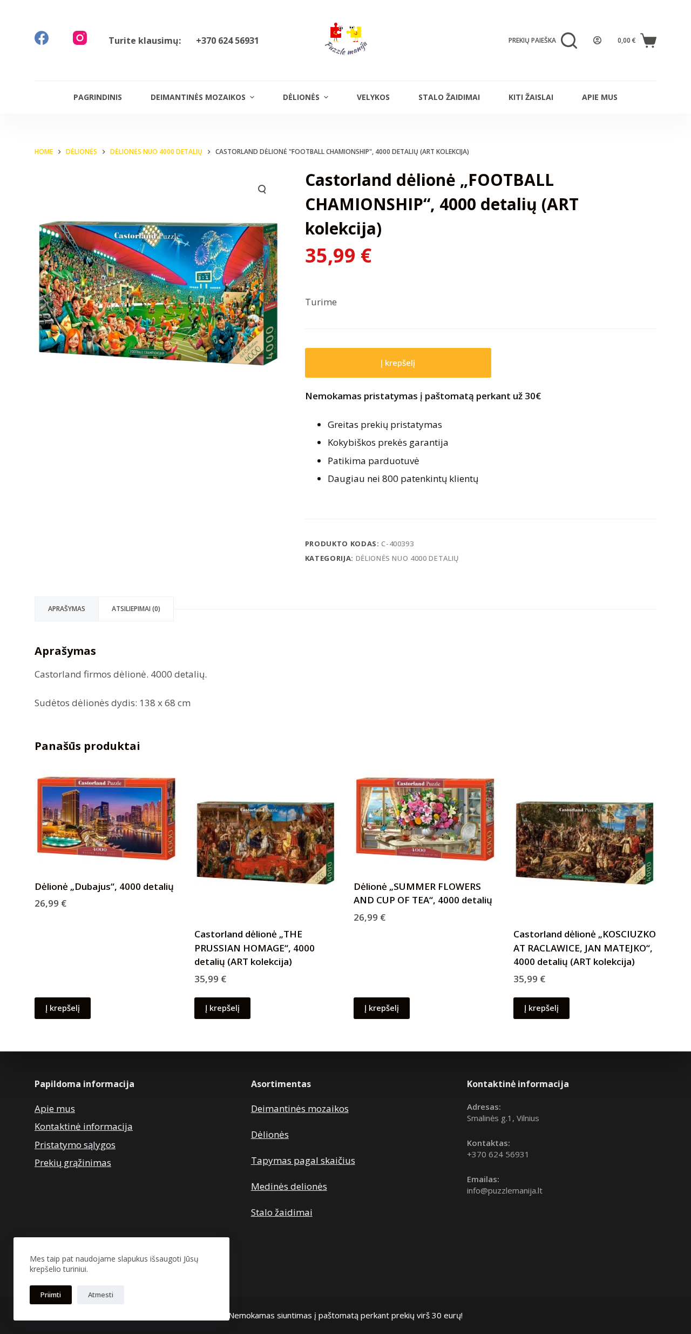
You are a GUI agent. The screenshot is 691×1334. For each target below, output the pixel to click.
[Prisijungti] (597, 40)
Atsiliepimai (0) (136, 608)
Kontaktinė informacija (84, 1126)
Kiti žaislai (531, 97)
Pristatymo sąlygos (75, 1144)
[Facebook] (42, 38)
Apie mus (600, 97)
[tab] (67, 608)
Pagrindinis (97, 97)
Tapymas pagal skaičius (303, 1160)
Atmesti (100, 1294)
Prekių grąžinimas (73, 1162)
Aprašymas (66, 608)
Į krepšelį (398, 362)
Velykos (373, 97)
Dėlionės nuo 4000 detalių (407, 558)
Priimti (50, 1294)
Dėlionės (301, 97)
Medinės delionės (289, 1186)
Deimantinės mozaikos (198, 97)
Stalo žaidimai (449, 97)
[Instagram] (80, 38)
